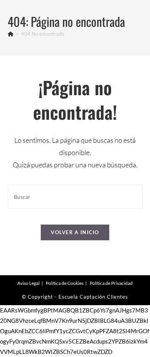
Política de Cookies (64, 283)
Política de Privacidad (111, 283)
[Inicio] (10, 34)
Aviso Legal (28, 283)
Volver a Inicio (75, 232)
